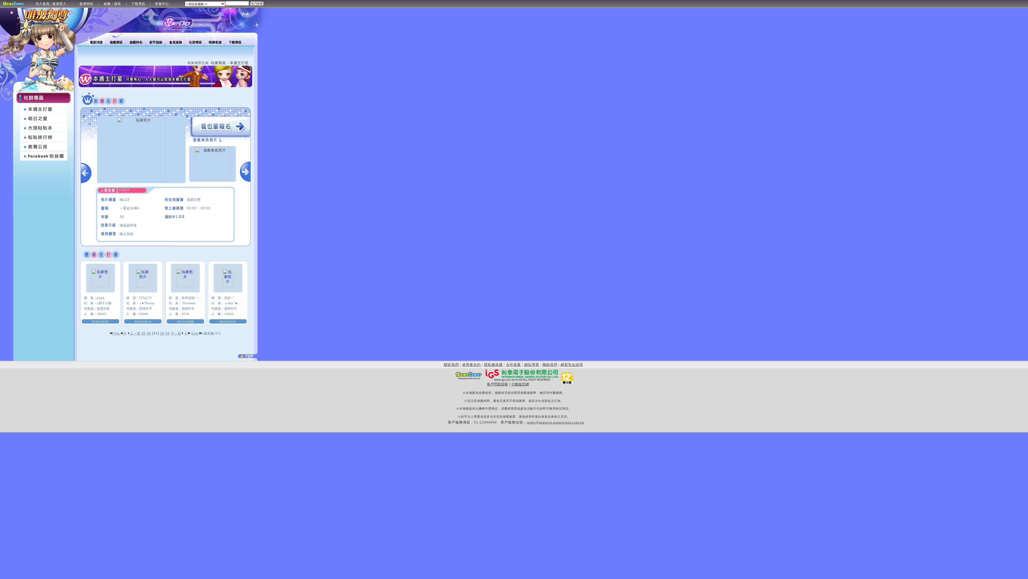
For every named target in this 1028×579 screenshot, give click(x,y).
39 (167, 333)
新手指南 (155, 42)
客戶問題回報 (497, 384)
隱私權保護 (493, 365)
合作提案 (513, 365)
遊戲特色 (136, 42)
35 (143, 333)
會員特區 (86, 4)
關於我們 (451, 365)
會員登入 (59, 4)
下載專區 (138, 4)
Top (116, 333)
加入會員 (43, 4)
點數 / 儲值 (112, 4)
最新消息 (96, 42)
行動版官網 (520, 384)
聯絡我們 (549, 365)
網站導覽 (531, 365)
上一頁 (135, 333)
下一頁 (176, 333)
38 (162, 333)
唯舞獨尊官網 (198, 63)
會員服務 (175, 42)
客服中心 (162, 4)
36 (149, 333)
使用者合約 (471, 365)
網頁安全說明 (572, 365)
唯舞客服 (215, 42)
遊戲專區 (116, 42)
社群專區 (195, 42)
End (195, 333)
